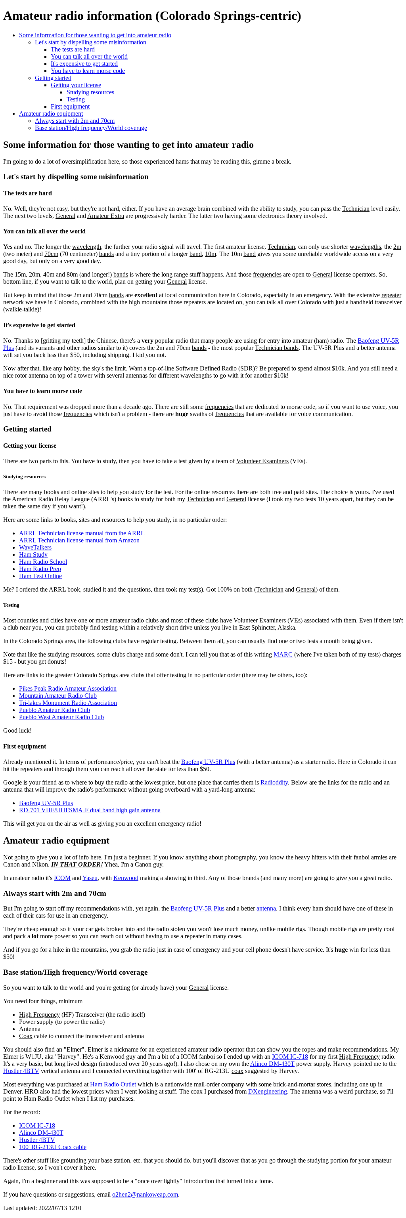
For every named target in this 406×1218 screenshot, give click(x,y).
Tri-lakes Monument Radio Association (68, 702)
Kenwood (125, 877)
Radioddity (274, 782)
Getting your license (76, 85)
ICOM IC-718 (290, 1056)
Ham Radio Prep (40, 568)
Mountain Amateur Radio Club (58, 695)
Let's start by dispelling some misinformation (90, 42)
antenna (266, 908)
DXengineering (267, 1091)
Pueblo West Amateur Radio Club (61, 717)
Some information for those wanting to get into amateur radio (95, 35)
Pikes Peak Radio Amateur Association (68, 688)
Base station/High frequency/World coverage (91, 127)
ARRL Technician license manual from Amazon (79, 540)
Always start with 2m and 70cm (75, 120)
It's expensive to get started (84, 63)
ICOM (62, 877)
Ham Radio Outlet (113, 1084)
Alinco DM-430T (272, 1063)
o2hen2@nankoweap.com (145, 1194)
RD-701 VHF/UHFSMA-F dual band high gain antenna (90, 810)
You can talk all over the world (89, 56)
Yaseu (90, 877)
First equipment (70, 106)
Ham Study (33, 554)
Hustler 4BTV (21, 1070)
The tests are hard (73, 49)
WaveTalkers (35, 547)
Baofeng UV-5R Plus (208, 761)
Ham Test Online (40, 576)
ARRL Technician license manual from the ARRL (82, 533)
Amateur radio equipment (51, 113)
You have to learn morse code (88, 70)
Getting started (53, 77)
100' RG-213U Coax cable (52, 1147)
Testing (76, 99)
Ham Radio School (43, 561)
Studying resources (90, 92)
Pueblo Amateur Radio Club (54, 709)
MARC (283, 654)
